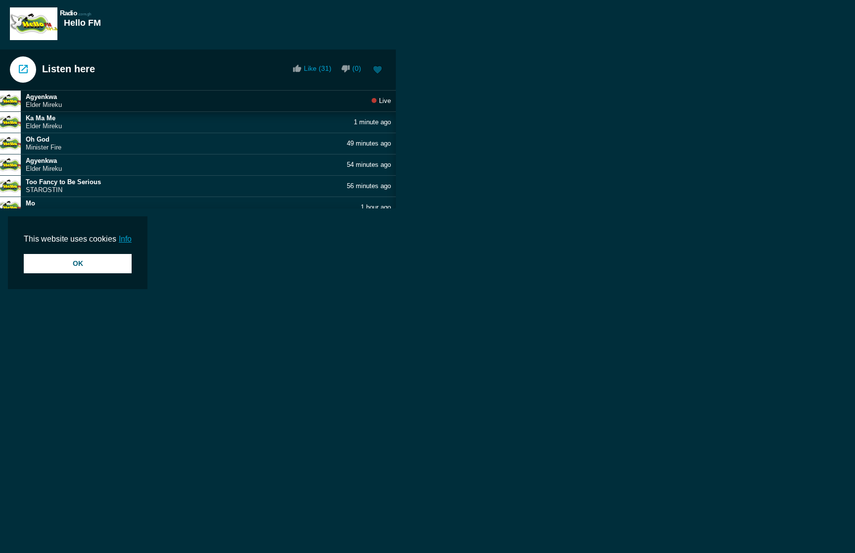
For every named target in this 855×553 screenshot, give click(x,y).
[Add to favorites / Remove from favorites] (377, 70)
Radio (76, 12)
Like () (318, 68)
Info (125, 239)
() (356, 68)
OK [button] (78, 263)
